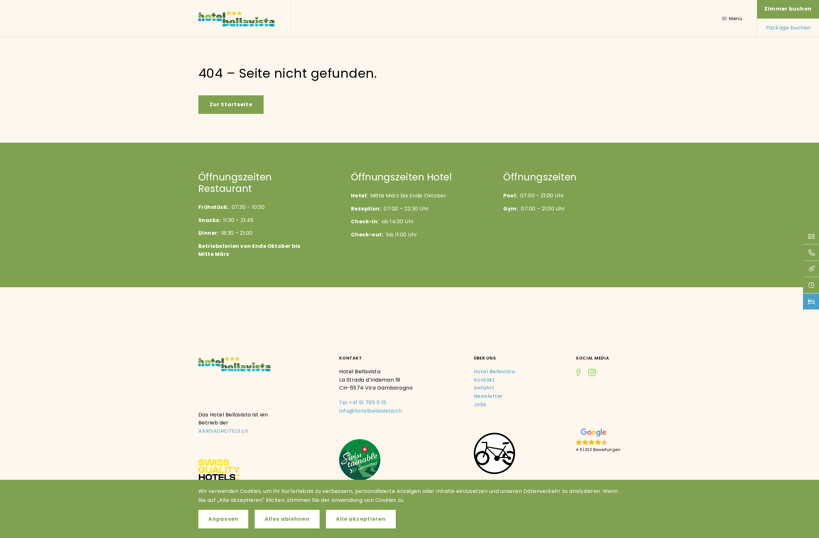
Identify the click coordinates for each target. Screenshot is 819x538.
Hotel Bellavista (494, 371)
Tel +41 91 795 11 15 (362, 402)
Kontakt (484, 380)
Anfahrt (484, 388)
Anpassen (223, 519)
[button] (598, 441)
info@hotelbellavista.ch (370, 411)
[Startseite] (236, 19)
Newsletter (488, 396)
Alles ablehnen (287, 519)
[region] (409, 509)
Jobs (480, 404)
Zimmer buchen (788, 8)
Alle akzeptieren (361, 519)
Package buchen (788, 27)
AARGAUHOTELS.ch (223, 431)
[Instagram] (592, 373)
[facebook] (578, 373)
